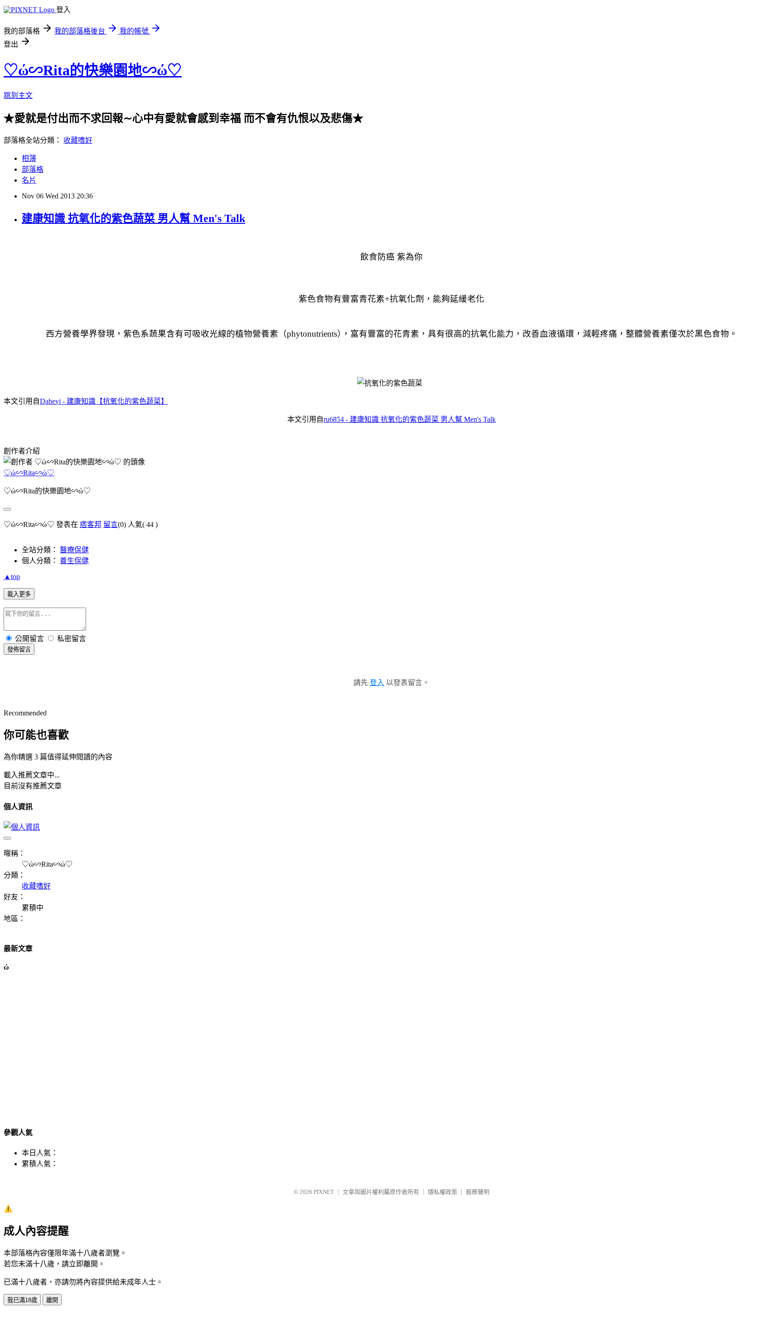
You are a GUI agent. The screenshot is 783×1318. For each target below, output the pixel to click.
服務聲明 (477, 1191)
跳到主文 (18, 95)
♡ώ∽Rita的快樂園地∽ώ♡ (93, 70)
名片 (29, 180)
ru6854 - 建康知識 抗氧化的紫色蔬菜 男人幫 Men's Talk (410, 419)
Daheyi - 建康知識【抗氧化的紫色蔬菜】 (104, 401)
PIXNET (324, 1191)
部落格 (33, 169)
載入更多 (19, 594)
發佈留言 (19, 649)
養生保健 (74, 561)
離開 (52, 1300)
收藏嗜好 (77, 140)
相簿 (29, 158)
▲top (12, 576)
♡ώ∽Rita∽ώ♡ (29, 473)
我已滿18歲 (22, 1300)
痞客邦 (91, 524)
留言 (110, 524)
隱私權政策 (442, 1191)
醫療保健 (74, 550)
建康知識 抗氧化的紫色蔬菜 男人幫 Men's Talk (133, 218)
